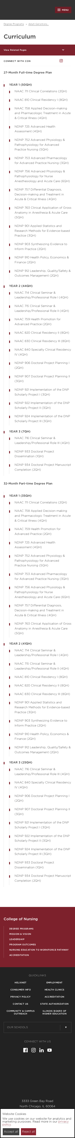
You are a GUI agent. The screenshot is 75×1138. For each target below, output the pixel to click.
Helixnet (20, 982)
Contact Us (20, 1003)
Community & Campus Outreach (21, 1012)
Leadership (16, 939)
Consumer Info (20, 989)
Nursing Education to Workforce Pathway (39, 949)
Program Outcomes (22, 944)
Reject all (28, 1131)
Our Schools (17, 1027)
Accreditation (19, 955)
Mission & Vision (20, 934)
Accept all (11, 1131)
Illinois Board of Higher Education (54, 1012)
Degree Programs (21, 928)
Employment (54, 982)
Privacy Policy (20, 996)
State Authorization (54, 1003)
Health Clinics (54, 989)
